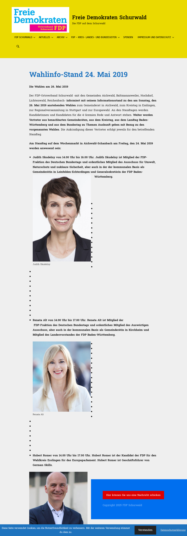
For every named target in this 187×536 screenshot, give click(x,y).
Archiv (60, 37)
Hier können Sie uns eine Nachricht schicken (133, 495)
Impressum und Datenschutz (154, 37)
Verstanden (145, 530)
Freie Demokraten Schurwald (109, 17)
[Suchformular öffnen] (18, 46)
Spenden (128, 37)
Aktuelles (44, 37)
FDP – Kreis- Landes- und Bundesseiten (94, 37)
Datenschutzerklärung (173, 530)
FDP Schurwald (23, 37)
